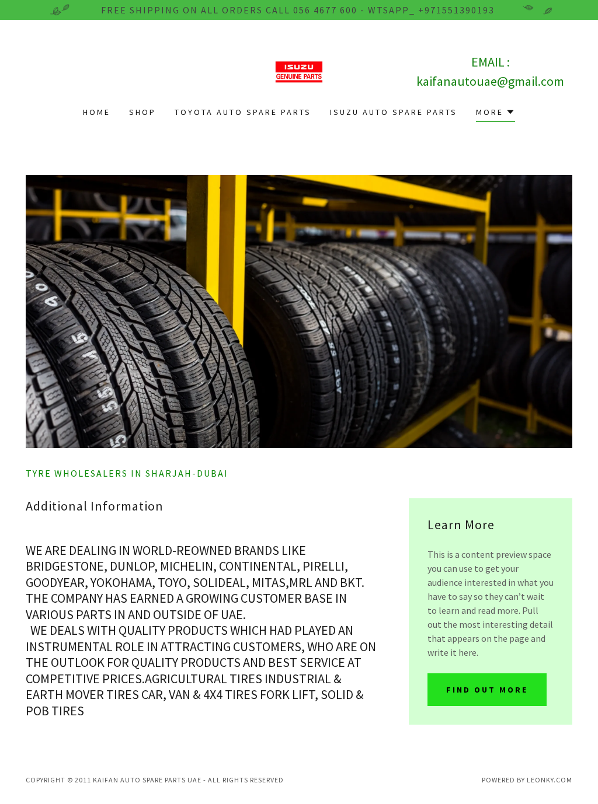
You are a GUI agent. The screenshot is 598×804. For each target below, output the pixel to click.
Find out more (487, 689)
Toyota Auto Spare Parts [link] (243, 112)
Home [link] (96, 112)
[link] (299, 70)
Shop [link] (142, 112)
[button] (495, 113)
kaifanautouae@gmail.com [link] (490, 81)
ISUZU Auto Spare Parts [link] (393, 112)
